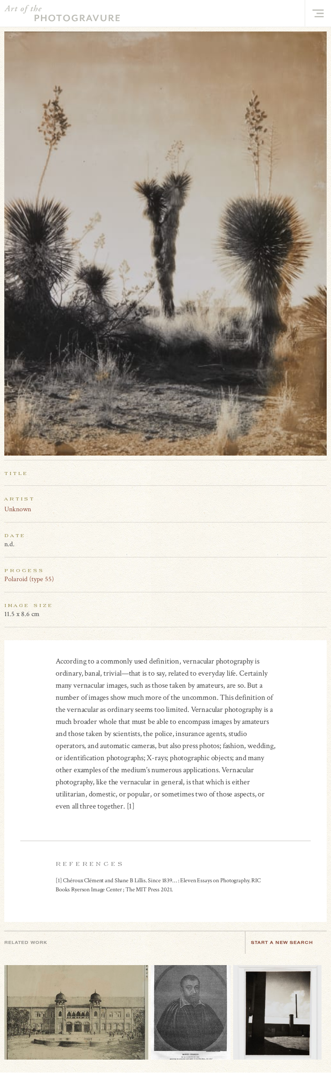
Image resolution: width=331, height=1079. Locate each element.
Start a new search (282, 942)
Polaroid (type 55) (29, 579)
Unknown (17, 509)
